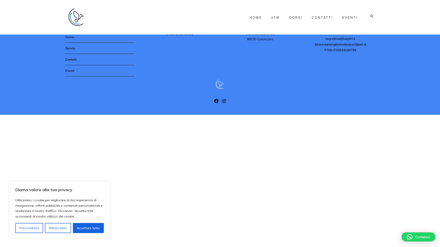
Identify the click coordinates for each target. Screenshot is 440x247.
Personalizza (29, 228)
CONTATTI (322, 17)
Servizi (70, 48)
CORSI (295, 17)
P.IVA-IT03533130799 (340, 50)
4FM (275, 17)
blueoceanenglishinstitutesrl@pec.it (340, 44)
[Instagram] (224, 102)
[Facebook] (216, 102)
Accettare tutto (88, 228)
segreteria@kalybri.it (340, 38)
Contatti (71, 59)
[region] (59, 210)
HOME (256, 17)
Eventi (69, 70)
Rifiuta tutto (58, 228)
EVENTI (350, 17)
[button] (418, 237)
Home (69, 37)
